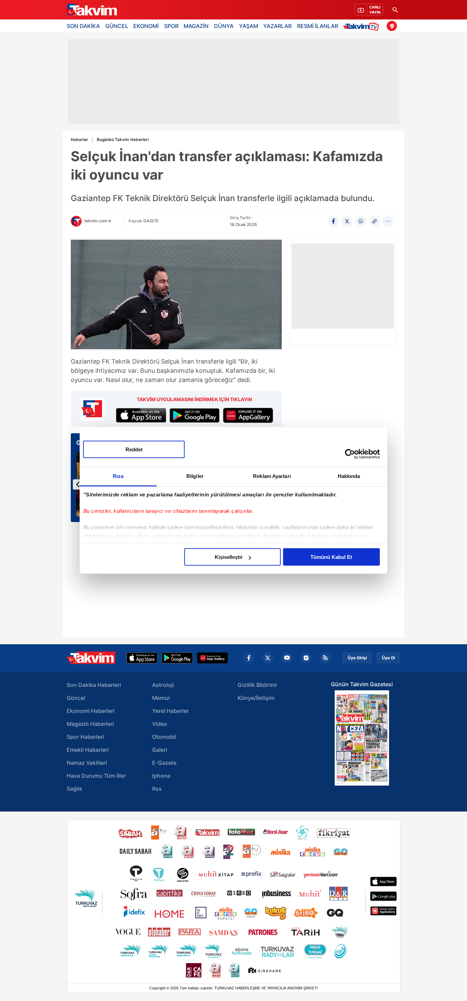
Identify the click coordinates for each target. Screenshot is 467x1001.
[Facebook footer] (248, 657)
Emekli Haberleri (88, 749)
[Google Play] (177, 657)
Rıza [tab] (118, 476)
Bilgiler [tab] (195, 476)
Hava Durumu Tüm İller (96, 775)
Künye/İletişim (256, 697)
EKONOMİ (146, 26)
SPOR (171, 26)
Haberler (79, 140)
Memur (161, 697)
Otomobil (164, 736)
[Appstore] (142, 657)
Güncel (76, 697)
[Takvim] (91, 10)
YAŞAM (248, 26)
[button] (78, 484)
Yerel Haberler (170, 710)
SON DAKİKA (83, 26)
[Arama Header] (395, 9)
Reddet (134, 449)
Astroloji (163, 684)
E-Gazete (164, 762)
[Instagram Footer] (306, 657)
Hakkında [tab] (349, 476)
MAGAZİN (196, 26)
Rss (157, 788)
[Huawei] (212, 657)
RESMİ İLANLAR (317, 26)
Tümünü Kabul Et (331, 557)
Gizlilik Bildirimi (257, 684)
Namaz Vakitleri (87, 762)
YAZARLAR (277, 26)
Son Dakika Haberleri (94, 684)
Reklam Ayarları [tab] (272, 476)
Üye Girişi (357, 657)
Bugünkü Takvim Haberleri (123, 140)
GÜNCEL (116, 26)
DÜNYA (224, 26)
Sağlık (74, 788)
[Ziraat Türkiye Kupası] (392, 26)
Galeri (159, 749)
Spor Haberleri (85, 736)
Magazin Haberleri (90, 723)
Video (159, 723)
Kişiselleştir (229, 557)
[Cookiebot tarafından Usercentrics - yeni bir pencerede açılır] (350, 454)
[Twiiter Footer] (267, 657)
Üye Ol (388, 657)
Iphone (161, 775)
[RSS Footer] (325, 657)
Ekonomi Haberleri (91, 710)
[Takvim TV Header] (362, 25)
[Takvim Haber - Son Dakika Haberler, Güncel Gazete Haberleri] (91, 657)
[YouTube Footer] (286, 657)
